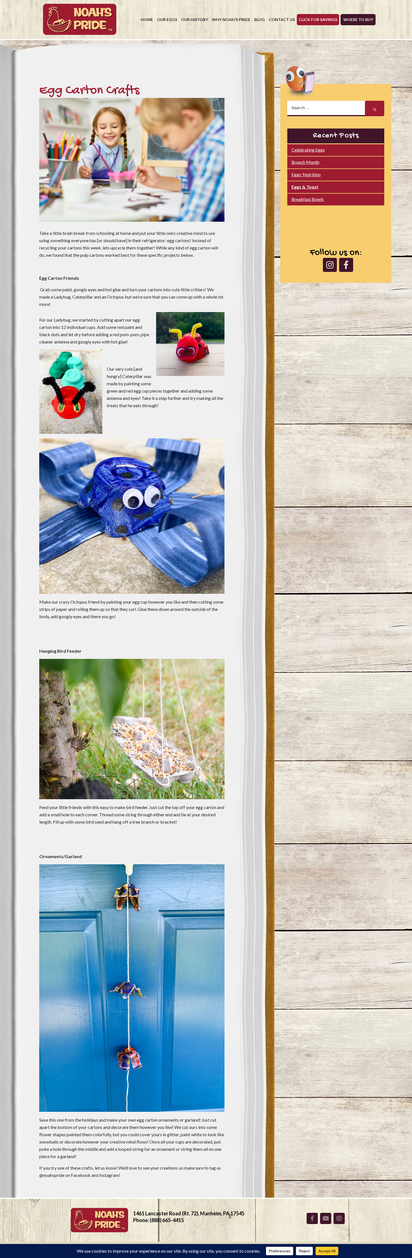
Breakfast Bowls (307, 199)
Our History (194, 19)
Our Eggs (167, 19)
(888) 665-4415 (167, 1220)
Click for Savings (318, 19)
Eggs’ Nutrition (306, 174)
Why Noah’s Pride (231, 19)
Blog (259, 19)
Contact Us (282, 19)
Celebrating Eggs (308, 149)
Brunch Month (305, 162)
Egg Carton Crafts (89, 90)
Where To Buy (358, 19)
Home (147, 19)
